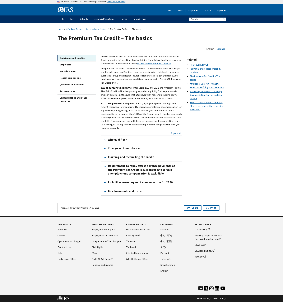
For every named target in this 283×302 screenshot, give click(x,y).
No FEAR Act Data (101, 259)
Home (60, 29)
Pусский (164, 253)
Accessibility (219, 298)
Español (221, 48)
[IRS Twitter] (206, 287)
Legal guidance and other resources (73, 99)
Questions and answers (72, 84)
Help (170, 10)
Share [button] (195, 208)
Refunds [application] (83, 18)
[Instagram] (211, 287)
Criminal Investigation (137, 253)
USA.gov (199, 244)
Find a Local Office (66, 259)
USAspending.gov (203, 250)
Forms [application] (123, 18)
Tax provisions (67, 91)
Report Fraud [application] (139, 18)
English (192, 10)
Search (224, 19)
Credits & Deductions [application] (104, 18)
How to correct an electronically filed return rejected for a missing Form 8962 (206, 106)
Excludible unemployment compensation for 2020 (140, 182)
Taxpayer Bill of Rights (103, 229)
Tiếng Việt (165, 259)
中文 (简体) (166, 235)
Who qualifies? (117, 140)
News (180, 10)
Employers (65, 64)
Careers (61, 235)
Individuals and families (96, 29)
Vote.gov (199, 256)
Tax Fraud (131, 247)
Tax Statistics (64, 247)
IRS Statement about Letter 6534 (154, 63)
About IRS (62, 229)
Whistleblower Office (137, 259)
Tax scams (131, 241)
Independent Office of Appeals (107, 241)
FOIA (94, 253)
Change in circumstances (124, 148)
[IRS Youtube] (223, 287)
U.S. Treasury (201, 229)
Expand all (176, 133)
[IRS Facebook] (200, 287)
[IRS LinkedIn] (217, 287)
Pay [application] (72, 18)
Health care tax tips (70, 77)
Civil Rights (97, 247)
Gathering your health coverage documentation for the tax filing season (206, 95)
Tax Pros (207, 10)
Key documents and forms (125, 191)
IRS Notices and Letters (138, 229)
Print (213, 208)
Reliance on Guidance (102, 264)
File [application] (62, 18)
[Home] (65, 8)
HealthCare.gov (197, 64)
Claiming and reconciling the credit (131, 157)
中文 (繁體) (166, 241)
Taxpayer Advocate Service (105, 235)
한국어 (163, 247)
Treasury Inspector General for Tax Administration (208, 237)
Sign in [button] (220, 10)
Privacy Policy (203, 298)
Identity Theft (133, 235)
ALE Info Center (68, 71)
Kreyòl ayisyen (167, 264)
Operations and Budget (69, 241)
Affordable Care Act (74, 29)
